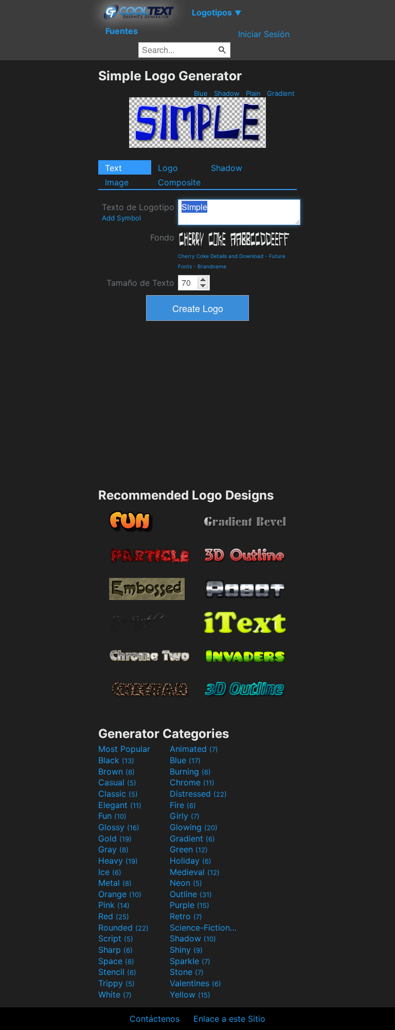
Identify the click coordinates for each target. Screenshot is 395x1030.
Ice (109, 872)
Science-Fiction (204, 927)
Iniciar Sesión (264, 34)
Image (117, 182)
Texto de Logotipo (138, 212)
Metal (115, 883)
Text (113, 168)
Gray (113, 849)
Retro (186, 916)
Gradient (281, 93)
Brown (116, 771)
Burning (190, 771)
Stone (187, 972)
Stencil (117, 972)
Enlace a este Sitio (229, 1019)
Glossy (118, 827)
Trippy (116, 983)
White (115, 994)
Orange (119, 894)
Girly (185, 816)
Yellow (190, 994)
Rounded (123, 927)
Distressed (198, 793)
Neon (186, 883)
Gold (115, 838)
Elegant (119, 805)
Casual (117, 782)
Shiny (186, 950)
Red (113, 916)
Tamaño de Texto (140, 283)
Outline (191, 894)
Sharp (115, 950)
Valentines (195, 983)
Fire (183, 805)
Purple (189, 905)
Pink (114, 905)
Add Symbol (121, 218)
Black (116, 760)
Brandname (212, 266)
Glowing (194, 827)
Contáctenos (154, 1019)
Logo (168, 168)
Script (115, 938)
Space (116, 961)
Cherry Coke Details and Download (220, 256)
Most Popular (124, 749)
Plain (253, 93)
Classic (118, 793)
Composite (179, 182)
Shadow (227, 93)
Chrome (192, 782)
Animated (194, 749)
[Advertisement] (49, 222)
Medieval (195, 872)
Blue (201, 93)
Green (189, 849)
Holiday (190, 860)
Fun (112, 816)
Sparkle (190, 961)
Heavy (118, 860)
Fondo (162, 237)
